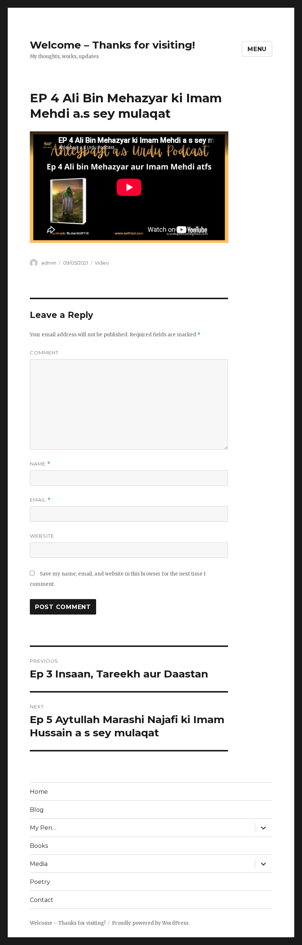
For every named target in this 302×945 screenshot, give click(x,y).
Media (39, 863)
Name (40, 464)
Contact (41, 899)
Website (42, 536)
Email (40, 500)
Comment (44, 352)
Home (39, 791)
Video (102, 263)
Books (39, 845)
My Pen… (43, 827)
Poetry (40, 881)
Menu (257, 49)
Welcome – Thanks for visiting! (112, 45)
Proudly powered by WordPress (150, 923)
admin (48, 263)
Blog (37, 809)
